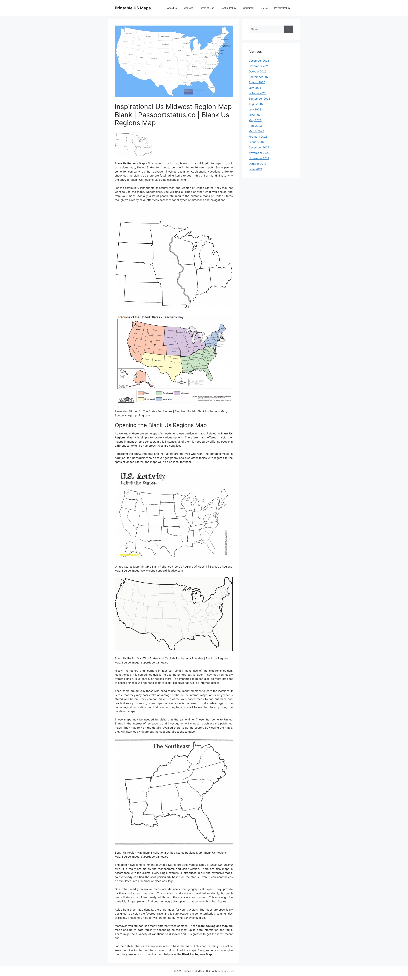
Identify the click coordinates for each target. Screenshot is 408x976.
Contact (188, 7)
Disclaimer (248, 7)
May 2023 (255, 120)
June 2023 (255, 115)
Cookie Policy (228, 7)
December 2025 (259, 60)
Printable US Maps (133, 8)
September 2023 (259, 98)
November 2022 (259, 153)
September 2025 (259, 77)
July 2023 (255, 109)
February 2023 (258, 136)
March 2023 (256, 131)
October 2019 (257, 163)
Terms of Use (206, 7)
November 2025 (259, 66)
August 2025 (257, 82)
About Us (172, 7)
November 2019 (259, 158)
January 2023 (257, 142)
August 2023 (257, 104)
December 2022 (259, 147)
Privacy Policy (282, 7)
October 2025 (257, 71)
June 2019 (255, 169)
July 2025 (255, 87)
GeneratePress (225, 970)
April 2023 (255, 125)
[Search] (288, 29)
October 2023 (257, 93)
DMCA (264, 7)
